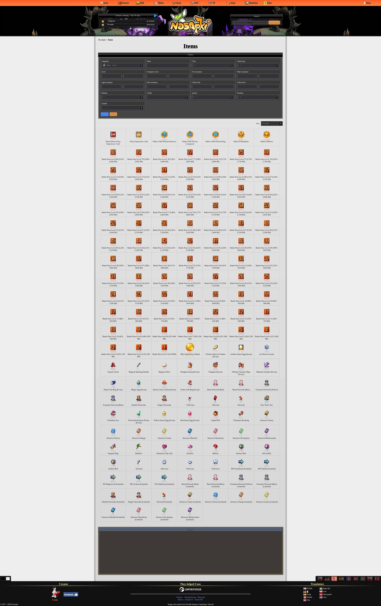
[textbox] (123, 65)
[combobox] (123, 65)
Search (274, 22)
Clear (113, 114)
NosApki (102, 40)
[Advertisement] (190, 552)
